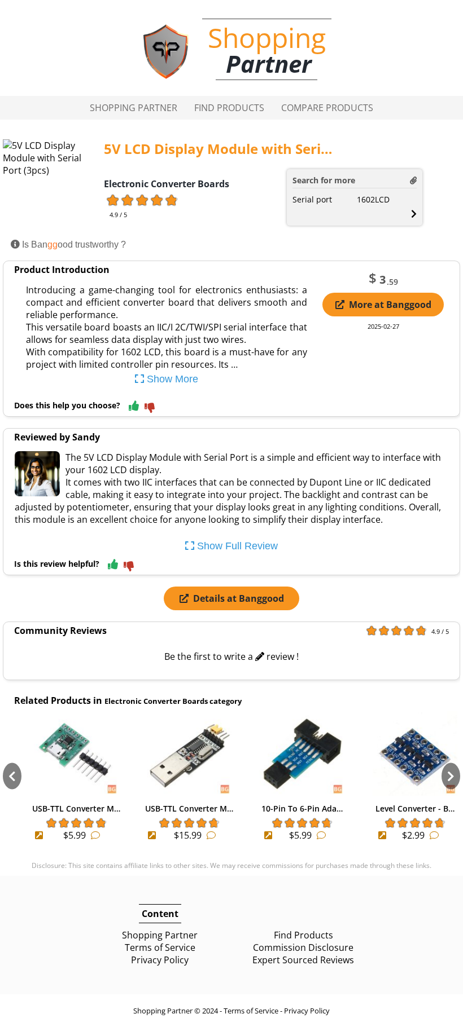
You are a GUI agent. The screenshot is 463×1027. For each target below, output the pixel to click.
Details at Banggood (238, 598)
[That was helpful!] (134, 406)
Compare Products (327, 108)
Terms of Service (160, 947)
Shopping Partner (133, 108)
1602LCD (373, 199)
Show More (171, 379)
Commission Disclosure (303, 947)
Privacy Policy (160, 960)
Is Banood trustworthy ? (73, 244)
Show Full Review (236, 546)
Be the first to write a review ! (231, 656)
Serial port (312, 199)
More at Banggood (390, 304)
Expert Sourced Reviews (303, 960)
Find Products (229, 108)
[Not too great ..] (150, 409)
